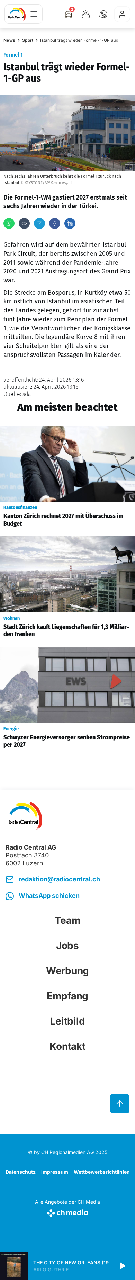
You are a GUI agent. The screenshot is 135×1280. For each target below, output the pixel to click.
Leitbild (67, 1021)
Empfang (67, 996)
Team (68, 920)
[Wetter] (86, 14)
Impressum (54, 1172)
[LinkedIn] (69, 223)
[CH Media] (67, 1212)
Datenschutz (21, 1172)
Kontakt (67, 1046)
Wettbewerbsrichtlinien (102, 1172)
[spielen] (122, 1266)
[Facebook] (54, 223)
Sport (27, 40)
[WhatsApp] (9, 223)
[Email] (39, 223)
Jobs (67, 945)
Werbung (67, 971)
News (9, 40)
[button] (103, 14)
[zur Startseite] (17, 14)
